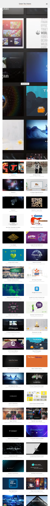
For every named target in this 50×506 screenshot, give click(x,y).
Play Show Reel (25, 83)
